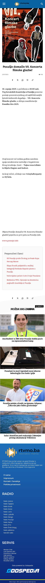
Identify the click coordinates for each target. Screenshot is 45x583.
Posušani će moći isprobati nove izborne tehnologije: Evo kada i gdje (22, 372)
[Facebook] (12, 80)
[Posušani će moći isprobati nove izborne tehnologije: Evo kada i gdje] (22, 358)
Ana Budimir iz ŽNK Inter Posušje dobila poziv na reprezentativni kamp (22, 340)
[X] (17, 80)
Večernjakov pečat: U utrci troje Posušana (23, 276)
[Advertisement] (22, 131)
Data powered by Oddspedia (22, 565)
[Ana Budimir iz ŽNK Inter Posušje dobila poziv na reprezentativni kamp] (22, 325)
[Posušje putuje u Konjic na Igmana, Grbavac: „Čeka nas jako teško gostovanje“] (22, 390)
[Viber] (27, 80)
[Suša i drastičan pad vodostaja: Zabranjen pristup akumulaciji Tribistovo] (22, 422)
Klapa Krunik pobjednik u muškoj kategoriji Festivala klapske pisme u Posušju (21, 269)
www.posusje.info (10, 241)
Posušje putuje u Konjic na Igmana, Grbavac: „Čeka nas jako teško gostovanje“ (22, 404)
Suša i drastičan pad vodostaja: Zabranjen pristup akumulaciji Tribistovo (22, 436)
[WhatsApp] (22, 80)
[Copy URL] (32, 80)
